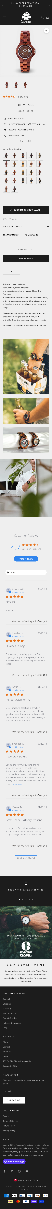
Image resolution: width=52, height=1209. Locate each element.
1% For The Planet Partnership (17, 1061)
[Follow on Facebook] (4, 1171)
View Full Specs (13, 226)
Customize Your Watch (27, 210)
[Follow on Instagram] (19, 1171)
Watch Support (10, 1013)
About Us (7, 1051)
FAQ (5, 1027)
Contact (6, 1047)
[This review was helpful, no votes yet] (39, 621)
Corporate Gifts (10, 1066)
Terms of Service (10, 1121)
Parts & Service (10, 1018)
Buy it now (26, 258)
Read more (17, 784)
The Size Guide (30, 234)
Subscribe (14, 1100)
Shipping (7, 1003)
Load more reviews (26, 857)
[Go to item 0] (7, 85)
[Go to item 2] (25, 85)
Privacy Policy (9, 1130)
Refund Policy (9, 1125)
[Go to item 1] (16, 85)
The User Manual (11, 234)
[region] (26, 888)
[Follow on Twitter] (11, 1171)
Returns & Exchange (12, 1023)
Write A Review (26, 558)
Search (6, 1116)
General (6, 999)
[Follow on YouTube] (26, 1171)
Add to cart (26, 249)
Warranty (7, 1008)
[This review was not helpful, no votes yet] (44, 621)
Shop (5, 1042)
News (5, 1056)
